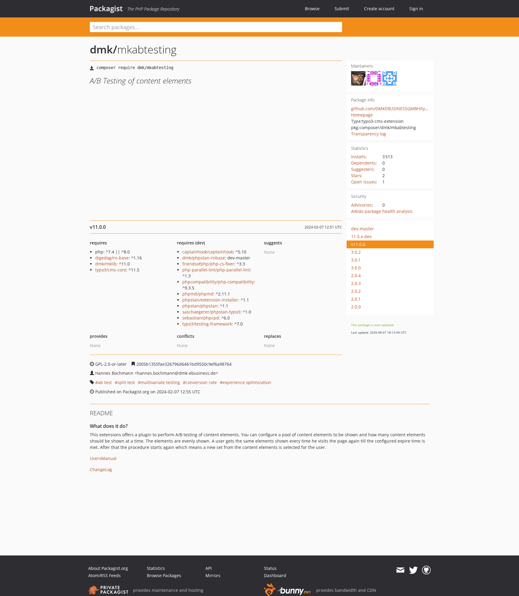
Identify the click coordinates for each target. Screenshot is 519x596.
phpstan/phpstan (199, 306)
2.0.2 (356, 291)
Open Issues (363, 182)
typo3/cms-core (110, 270)
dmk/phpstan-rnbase (203, 258)
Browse (312, 8)
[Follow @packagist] (413, 570)
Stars (356, 175)
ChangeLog (101, 469)
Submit (342, 8)
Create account (379, 8)
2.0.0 (356, 307)
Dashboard (275, 575)
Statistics (156, 568)
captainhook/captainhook (207, 252)
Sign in (416, 8)
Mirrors (212, 575)
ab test (105, 382)
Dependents (363, 163)
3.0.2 (356, 252)
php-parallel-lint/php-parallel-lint (216, 270)
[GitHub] (426, 570)
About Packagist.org (108, 568)
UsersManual (103, 458)
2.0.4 (356, 275)
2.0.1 (356, 299)
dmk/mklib (106, 264)
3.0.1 (356, 260)
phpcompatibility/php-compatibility (218, 282)
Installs (358, 156)
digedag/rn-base (112, 258)
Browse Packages (164, 575)
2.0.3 (356, 283)
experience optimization (247, 382)
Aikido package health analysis (382, 211)
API (208, 568)
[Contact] (400, 570)
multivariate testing (160, 382)
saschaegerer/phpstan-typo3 (211, 312)
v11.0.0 (358, 244)
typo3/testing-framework (207, 324)
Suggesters (362, 169)
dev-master (362, 228)
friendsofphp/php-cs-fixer (208, 264)
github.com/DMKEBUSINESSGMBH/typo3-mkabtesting (405, 108)
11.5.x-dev (361, 236)
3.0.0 (356, 268)
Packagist (106, 8)
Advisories (361, 205)
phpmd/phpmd (197, 294)
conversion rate (201, 382)
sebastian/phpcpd (200, 318)
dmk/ (103, 49)
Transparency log (368, 134)
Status (270, 568)
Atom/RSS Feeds (104, 575)
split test (126, 382)
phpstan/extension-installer (210, 300)
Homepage (362, 115)
